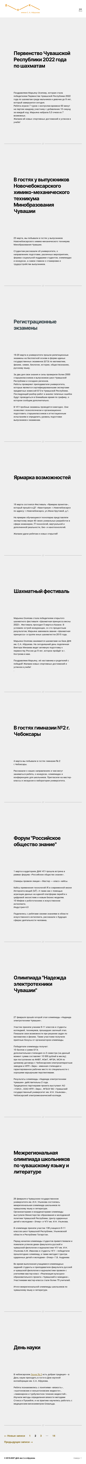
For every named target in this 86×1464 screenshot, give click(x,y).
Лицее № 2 (36, 1374)
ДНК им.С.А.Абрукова (25, 1458)
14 (53, 1435)
